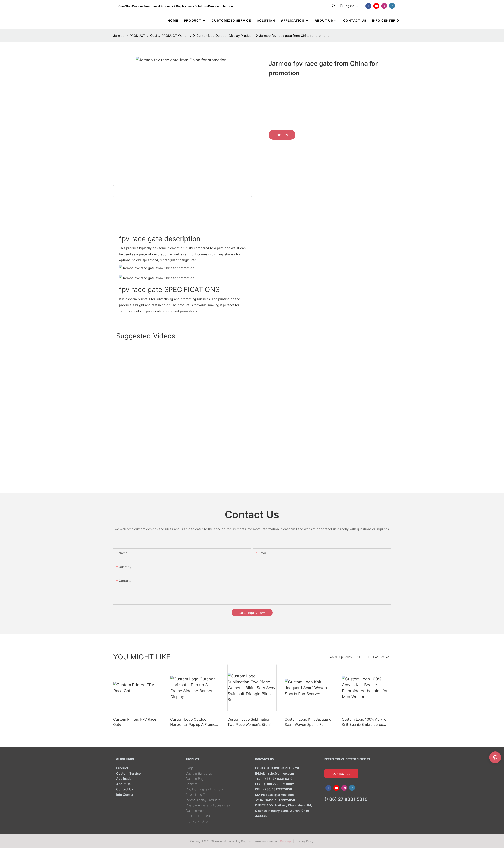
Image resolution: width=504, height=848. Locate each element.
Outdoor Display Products (204, 789)
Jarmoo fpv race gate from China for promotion (295, 36)
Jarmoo (119, 36)
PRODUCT (137, 36)
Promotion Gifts (197, 821)
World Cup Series (341, 657)
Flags (189, 768)
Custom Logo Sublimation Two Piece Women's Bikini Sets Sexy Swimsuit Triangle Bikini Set (250, 722)
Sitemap (286, 841)
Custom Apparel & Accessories (208, 805)
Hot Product (381, 657)
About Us (123, 784)
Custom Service (128, 773)
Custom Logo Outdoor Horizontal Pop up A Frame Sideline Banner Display (192, 722)
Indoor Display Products (203, 800)
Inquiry (282, 134)
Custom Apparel (197, 811)
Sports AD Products (200, 816)
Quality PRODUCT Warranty (170, 36)
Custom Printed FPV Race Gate (134, 722)
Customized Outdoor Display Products (225, 36)
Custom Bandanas (199, 773)
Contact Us (124, 789)
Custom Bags (195, 779)
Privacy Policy (305, 841)
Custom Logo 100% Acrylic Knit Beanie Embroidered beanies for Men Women (364, 722)
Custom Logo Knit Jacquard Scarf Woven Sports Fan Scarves (308, 722)
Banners (191, 784)
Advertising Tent (197, 795)
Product (122, 768)
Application (124, 779)
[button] (398, 20)
